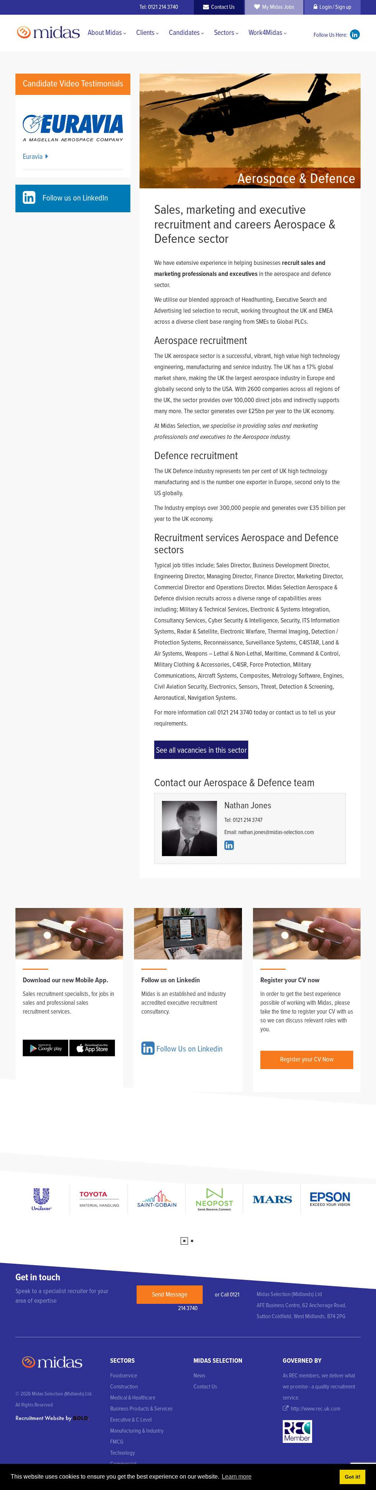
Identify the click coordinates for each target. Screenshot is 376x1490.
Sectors (224, 33)
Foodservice (123, 1376)
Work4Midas (265, 33)
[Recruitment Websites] (52, 1418)
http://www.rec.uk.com (314, 1409)
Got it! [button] (353, 1477)
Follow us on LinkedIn (73, 198)
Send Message (169, 1295)
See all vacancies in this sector (201, 750)
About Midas (105, 33)
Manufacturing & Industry (137, 1431)
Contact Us (222, 7)
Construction (124, 1387)
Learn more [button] (237, 1476)
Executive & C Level (131, 1420)
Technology (122, 1453)
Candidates (184, 33)
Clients (145, 33)
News (199, 1376)
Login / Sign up (334, 7)
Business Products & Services (141, 1409)
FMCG (116, 1442)
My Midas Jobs (277, 7)
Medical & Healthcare (132, 1398)
